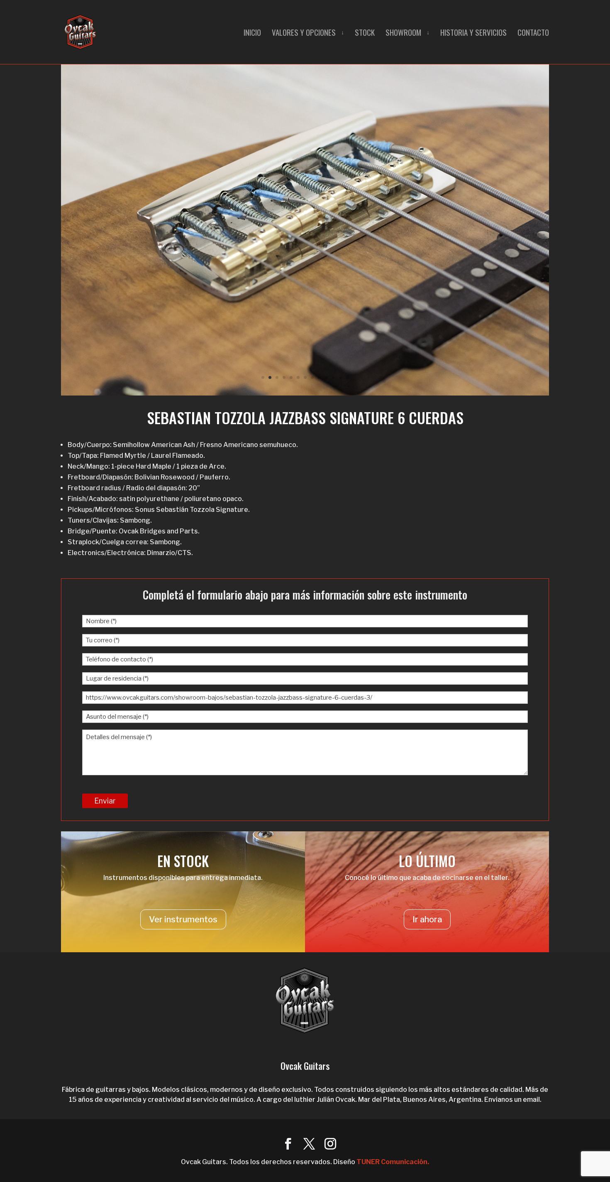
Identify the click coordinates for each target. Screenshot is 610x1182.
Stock (365, 33)
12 (340, 377)
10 (326, 377)
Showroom (403, 33)
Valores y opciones (304, 33)
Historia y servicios (473, 33)
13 (347, 377)
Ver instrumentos (183, 919)
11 (333, 377)
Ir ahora (427, 919)
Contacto (533, 33)
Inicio (252, 33)
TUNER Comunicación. (392, 1162)
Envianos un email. (513, 1099)
